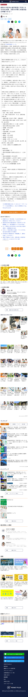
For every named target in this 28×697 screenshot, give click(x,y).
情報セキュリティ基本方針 (9, 668)
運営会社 (6, 666)
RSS (5, 679)
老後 (2, 19)
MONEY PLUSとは (7, 664)
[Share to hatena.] (19, 22)
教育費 (9, 19)
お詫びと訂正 (7, 681)
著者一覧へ (14, 550)
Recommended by (21, 416)
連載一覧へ (14, 607)
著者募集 (6, 677)
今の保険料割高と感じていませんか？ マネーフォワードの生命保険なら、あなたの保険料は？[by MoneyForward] (15, 206)
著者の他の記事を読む (14, 309)
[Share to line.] (16, 22)
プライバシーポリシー (8, 670)
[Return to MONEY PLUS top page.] (14, 1)
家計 (5, 19)
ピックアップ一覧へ (14, 493)
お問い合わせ (7, 675)
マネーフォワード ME (8, 683)
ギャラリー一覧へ (14, 640)
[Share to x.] (12, 22)
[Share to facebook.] (9, 22)
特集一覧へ (14, 521)
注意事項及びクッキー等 (9, 672)
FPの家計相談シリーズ (10, 44)
